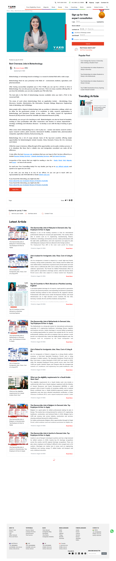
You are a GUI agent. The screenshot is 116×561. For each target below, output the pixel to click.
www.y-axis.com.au (14, 552)
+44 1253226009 (47, 549)
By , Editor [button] (21, 68)
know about (76, 25)
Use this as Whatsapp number (83, 32)
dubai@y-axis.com (30, 551)
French (77, 535)
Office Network (13, 539)
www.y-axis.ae (30, 552)
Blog (12, 10)
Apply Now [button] (15, 189)
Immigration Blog (47, 535)
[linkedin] (71, 200)
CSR (10, 537)
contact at (75, 29)
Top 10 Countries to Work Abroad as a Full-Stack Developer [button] (48, 462)
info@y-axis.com (97, 537)
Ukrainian (78, 542)
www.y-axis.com (97, 539)
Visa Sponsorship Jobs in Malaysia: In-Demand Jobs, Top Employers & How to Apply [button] (50, 229)
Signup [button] (91, 2)
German (78, 539)
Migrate (46, 7)
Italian (77, 544)
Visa (66, 7)
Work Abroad (46, 534)
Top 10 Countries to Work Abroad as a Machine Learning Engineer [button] (51, 285)
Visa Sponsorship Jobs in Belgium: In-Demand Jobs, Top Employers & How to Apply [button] (50, 406)
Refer (82, 7)
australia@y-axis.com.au (15, 551)
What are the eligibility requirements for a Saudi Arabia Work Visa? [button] (50, 378)
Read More (69, 248)
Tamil (60, 535)
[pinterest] (69, 200)
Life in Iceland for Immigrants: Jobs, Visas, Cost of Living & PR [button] (51, 257)
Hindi (60, 534)
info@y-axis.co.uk (47, 551)
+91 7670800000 (97, 536)
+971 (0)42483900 (30, 549)
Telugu (61, 539)
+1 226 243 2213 (63, 549)
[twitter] (65, 200)
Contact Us (105, 2)
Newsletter (45, 537)
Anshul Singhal (20, 68)
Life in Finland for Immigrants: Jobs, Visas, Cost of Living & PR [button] (51, 350)
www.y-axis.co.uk (47, 552)
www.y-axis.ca (63, 552)
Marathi (61, 540)
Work (53, 7)
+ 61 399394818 (13, 549)
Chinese (78, 537)
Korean (78, 540)
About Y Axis (12, 534)
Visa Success (29, 539)
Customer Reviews (31, 535)
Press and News (13, 540)
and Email (75, 35)
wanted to (100, 22)
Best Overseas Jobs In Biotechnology (23, 10)
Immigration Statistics (48, 540)
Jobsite (89, 7)
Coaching (74, 7)
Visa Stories (46, 539)
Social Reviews (30, 537)
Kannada (61, 542)
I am (73, 22)
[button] (15, 214)
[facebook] (67, 200)
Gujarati (61, 537)
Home (8, 10)
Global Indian (98, 7)
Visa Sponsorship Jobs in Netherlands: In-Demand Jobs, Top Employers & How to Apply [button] (50, 322)
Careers (11, 535)
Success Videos (30, 534)
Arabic (77, 534)
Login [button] (97, 2)
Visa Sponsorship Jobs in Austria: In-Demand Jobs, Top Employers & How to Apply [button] (50, 434)
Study (60, 7)
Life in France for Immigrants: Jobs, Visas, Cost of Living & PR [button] (51, 495)
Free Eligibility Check (33, 7)
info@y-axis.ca (63, 551)
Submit (88, 44)
